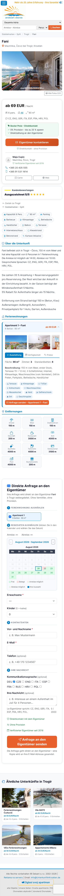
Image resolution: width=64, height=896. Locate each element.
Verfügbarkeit (34, 355)
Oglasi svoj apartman (37, 882)
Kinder (17, 608)
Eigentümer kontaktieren (34, 142)
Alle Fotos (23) (54, 93)
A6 (22, 112)
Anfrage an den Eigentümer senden (32, 742)
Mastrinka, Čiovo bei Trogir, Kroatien (23, 46)
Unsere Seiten (25, 888)
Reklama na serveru (13, 877)
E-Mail (12, 642)
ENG (28, 681)
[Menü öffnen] (4, 3)
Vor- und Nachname (20, 629)
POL (36, 686)
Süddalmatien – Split (11, 34)
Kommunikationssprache (27, 676)
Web (47, 178)
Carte (20, 178)
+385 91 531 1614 (18, 171)
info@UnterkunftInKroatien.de (45, 877)
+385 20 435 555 (18, 167)
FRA (9, 686)
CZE (19, 681)
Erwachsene (15, 594)
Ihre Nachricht (20, 693)
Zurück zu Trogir (13, 203)
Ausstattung (15, 355)
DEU (10, 681)
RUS (18, 686)
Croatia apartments (40, 888)
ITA (37, 681)
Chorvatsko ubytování (22, 891)
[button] (32, 192)
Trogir (26, 34)
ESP (45, 681)
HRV (28, 686)
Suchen (56, 27)
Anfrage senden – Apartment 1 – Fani (28, 402)
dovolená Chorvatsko (42, 891)
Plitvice (53, 888)
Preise (50, 355)
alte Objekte (12, 888)
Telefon (16, 655)
